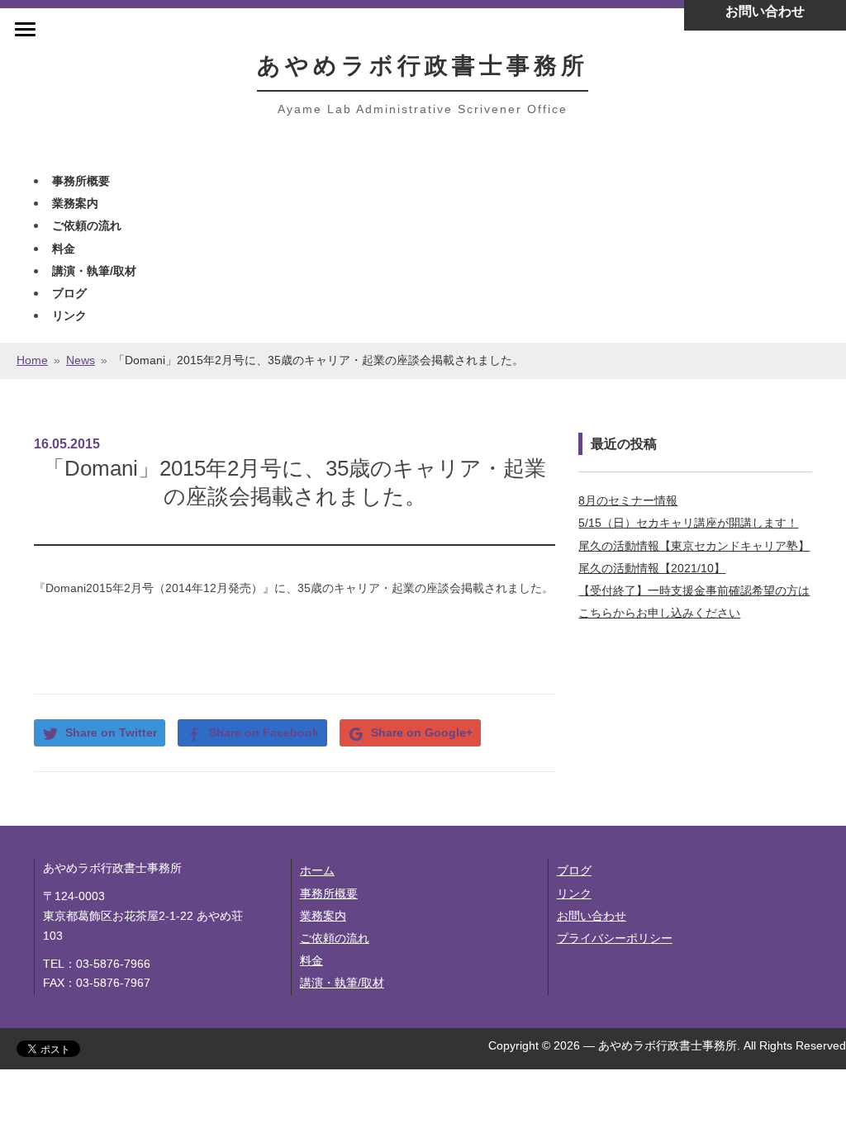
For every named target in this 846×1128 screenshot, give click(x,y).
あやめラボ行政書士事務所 (422, 65)
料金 (63, 248)
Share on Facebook (264, 732)
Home (32, 360)
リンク (69, 315)
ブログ (69, 293)
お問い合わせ (591, 915)
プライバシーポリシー (615, 938)
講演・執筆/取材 (94, 270)
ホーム (317, 870)
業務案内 (75, 203)
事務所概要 (81, 180)
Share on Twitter (111, 732)
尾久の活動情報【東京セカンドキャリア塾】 (694, 545)
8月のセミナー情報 (627, 500)
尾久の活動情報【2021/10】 (651, 568)
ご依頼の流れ (86, 225)
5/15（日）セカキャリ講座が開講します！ (688, 522)
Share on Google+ (422, 732)
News (80, 360)
